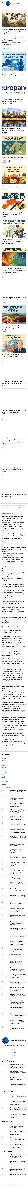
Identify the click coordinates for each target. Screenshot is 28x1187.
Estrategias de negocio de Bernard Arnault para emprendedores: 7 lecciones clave (18, 963)
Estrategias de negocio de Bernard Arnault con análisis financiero (12, 670)
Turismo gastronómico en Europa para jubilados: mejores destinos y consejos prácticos (18, 976)
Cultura (4, 758)
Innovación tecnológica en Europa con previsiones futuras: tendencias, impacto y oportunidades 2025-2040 (14, 441)
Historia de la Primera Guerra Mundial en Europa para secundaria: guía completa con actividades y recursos (14, 31)
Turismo (4, 784)
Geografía (4, 767)
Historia (4, 770)
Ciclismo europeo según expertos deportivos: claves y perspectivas (12, 637)
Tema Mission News (9, 1184)
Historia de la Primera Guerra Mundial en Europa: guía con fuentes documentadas (14, 299)
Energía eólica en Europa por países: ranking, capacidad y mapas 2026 (13, 535)
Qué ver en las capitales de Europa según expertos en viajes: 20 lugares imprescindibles (13, 586)
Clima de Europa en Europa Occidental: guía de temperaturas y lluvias (13, 686)
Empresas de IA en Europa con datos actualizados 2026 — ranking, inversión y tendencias (17, 949)
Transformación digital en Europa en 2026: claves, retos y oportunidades (13, 74)
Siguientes (21, 507)
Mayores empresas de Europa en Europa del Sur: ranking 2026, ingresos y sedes (12, 653)
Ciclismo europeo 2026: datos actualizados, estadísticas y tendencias (17, 923)
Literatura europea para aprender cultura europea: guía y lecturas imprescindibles (12, 518)
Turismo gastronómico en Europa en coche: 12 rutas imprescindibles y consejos (13, 328)
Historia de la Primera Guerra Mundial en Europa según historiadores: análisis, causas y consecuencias (14, 412)
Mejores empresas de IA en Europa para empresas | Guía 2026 (14, 495)
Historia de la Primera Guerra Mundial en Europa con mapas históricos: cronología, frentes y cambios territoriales (14, 620)
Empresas (4, 765)
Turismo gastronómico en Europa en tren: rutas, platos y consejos (13, 602)
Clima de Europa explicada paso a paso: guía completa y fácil (18, 1008)
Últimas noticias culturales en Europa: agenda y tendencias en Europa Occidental (14, 549)
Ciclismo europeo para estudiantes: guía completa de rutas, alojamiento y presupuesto (18, 1015)
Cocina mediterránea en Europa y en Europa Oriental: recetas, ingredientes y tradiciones (18, 969)
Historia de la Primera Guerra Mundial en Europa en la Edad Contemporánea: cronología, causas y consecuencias (17, 943)
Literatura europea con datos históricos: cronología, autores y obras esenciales (18, 884)
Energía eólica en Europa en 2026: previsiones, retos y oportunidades (18, 916)
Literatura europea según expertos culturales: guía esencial (18, 955)
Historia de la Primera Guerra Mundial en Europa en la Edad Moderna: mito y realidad (17, 1002)
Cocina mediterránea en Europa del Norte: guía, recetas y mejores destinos (14, 703)
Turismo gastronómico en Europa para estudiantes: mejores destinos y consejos (18, 903)
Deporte (4, 760)
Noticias (4, 772)
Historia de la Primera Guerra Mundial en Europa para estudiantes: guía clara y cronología (17, 911)
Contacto (14, 1055)
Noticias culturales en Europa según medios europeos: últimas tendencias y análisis (18, 982)
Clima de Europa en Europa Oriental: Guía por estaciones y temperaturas (13, 469)
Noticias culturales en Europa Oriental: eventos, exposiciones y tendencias (14, 187)
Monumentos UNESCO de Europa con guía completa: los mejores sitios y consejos (18, 936)
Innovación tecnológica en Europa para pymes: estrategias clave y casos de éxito (13, 735)
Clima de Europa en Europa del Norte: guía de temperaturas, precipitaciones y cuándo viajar (14, 159)
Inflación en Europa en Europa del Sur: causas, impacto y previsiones (14, 214)
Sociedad (4, 779)
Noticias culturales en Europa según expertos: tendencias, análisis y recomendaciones (17, 890)
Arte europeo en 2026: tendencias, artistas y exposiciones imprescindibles (12, 101)
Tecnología (5, 781)
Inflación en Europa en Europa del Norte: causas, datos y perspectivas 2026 (13, 568)
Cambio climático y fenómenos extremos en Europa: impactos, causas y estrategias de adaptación (14, 270)
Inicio (14, 1050)
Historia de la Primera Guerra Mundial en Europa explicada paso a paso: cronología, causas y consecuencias (14, 719)
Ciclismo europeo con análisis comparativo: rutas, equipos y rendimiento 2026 (11, 241)
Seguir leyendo (6, 48)
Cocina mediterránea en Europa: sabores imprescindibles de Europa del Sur (14, 383)
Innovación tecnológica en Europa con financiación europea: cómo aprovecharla (18, 995)
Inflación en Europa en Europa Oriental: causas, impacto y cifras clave (18, 897)
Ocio (3, 774)
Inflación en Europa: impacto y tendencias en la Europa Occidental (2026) (17, 989)
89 (14, 507)
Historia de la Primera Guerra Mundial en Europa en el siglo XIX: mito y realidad (17, 1022)
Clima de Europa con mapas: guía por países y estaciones (18, 929)
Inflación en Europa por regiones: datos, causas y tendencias (18, 1175)
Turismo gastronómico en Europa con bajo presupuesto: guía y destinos (18, 1028)
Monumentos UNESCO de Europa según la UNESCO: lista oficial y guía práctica (13, 130)
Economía (4, 763)
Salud (3, 777)
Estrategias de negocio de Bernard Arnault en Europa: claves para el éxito (14, 355)
